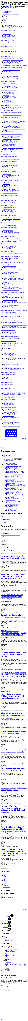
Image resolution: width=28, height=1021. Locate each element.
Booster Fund (6, 248)
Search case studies (5, 533)
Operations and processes (9, 166)
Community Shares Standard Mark (11, 240)
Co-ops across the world (8, 53)
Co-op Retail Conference (9, 413)
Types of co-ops (7, 34)
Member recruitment (8, 230)
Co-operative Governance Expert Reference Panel (14, 392)
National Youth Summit (8, 416)
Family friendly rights (8, 210)
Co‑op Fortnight (7, 287)
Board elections (6, 386)
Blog (7, 956)
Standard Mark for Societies (9, 266)
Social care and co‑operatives (10, 301)
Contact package (7, 198)
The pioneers (6, 95)
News (4, 15)
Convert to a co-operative (9, 61)
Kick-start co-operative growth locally (12, 284)
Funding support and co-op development (12, 129)
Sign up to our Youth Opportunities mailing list (14, 318)
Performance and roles (8, 167)
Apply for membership (8, 355)
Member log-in (6, 455)
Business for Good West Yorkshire (11, 272)
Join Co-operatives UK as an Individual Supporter (14, 358)
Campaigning (6, 488)
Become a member (7, 501)
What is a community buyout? (10, 108)
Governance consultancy (9, 145)
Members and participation (9, 169)
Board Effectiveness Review (9, 144)
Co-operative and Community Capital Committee (14, 393)
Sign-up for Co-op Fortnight (9, 332)
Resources (5, 16)
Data (4, 44)
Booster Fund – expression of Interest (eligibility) (14, 259)
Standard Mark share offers (9, 267)
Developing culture (7, 191)
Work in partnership (7, 306)
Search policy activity (8, 307)
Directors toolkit (7, 174)
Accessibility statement (8, 989)
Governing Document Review (10, 141)
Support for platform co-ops (9, 97)
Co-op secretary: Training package (11, 159)
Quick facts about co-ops (9, 36)
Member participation (8, 231)
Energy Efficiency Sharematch (10, 246)
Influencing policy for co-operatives (11, 278)
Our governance (7, 364)
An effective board (7, 165)
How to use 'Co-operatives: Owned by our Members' (15, 325)
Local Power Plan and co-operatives (11, 127)
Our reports (6, 378)
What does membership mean (10, 35)
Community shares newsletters (10, 241)
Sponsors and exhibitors (8, 423)
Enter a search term (5, 445)
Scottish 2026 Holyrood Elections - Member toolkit (15, 314)
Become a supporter (10, 951)
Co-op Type (3, 547)
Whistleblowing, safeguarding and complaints (13, 368)
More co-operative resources (9, 49)
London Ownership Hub (9, 86)
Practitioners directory (8, 131)
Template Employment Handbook (11, 190)
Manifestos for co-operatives (9, 312)
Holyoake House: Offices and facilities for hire (16, 965)
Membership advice (7, 123)
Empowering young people (9, 279)
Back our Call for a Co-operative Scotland (13, 294)
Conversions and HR (8, 110)
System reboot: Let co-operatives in (11, 305)
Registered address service (9, 404)
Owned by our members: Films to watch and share (14, 327)
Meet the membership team (9, 354)
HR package (6, 182)
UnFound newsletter (8, 102)
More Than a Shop (7, 290)
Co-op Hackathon (7, 338)
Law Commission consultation (10, 300)
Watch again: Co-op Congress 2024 (11, 426)
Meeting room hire (7, 402)
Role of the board (7, 177)
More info (8, 11)
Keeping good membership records (11, 232)
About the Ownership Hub (9, 83)
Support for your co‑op (8, 475)
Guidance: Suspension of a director (11, 175)
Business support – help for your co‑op (12, 125)
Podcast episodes (7, 348)
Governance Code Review (9, 142)
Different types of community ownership (12, 115)
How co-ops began (7, 27)
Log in (4, 19)
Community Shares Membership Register (12, 234)
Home (4, 522)
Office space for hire (8, 403)
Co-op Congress (7, 412)
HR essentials (6, 193)
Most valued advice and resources (11, 120)
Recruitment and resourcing (9, 207)
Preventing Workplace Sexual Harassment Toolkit (14, 187)
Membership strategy (8, 219)
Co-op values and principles (9, 32)
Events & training (7, 14)
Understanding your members (10, 217)
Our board (5, 374)
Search (5, 20)
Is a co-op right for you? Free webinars (12, 63)
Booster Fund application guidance (11, 258)
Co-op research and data (8, 26)
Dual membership (7, 357)
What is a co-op (7, 25)
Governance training (8, 139)
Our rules (5, 377)
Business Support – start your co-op (11, 70)
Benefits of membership (8, 353)
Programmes (4, 544)
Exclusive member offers (9, 359)
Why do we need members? (9, 225)
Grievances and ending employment (11, 212)
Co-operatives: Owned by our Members (12, 281)
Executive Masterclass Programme (11, 417)
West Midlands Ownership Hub (10, 85)
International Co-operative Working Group (13, 396)
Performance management (9, 209)
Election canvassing (7, 176)
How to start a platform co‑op (10, 96)
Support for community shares (10, 238)
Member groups (7, 379)
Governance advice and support (10, 121)
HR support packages (8, 185)
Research (5, 42)
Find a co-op (6, 17)
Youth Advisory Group (8, 397)
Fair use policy (6, 154)
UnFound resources (7, 98)
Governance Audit (7, 140)
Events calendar (7, 283)
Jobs (4, 365)
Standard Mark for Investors (9, 264)
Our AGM (5, 375)
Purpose (5, 164)
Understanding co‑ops (8, 459)
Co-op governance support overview (11, 136)
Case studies (6, 12)
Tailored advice (6, 184)
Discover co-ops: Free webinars (10, 62)
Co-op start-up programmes (9, 60)
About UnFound (7, 101)
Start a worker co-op (8, 77)
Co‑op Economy (7, 286)
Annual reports (9, 939)
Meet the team (6, 367)
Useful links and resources (9, 37)
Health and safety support (9, 189)
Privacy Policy (6, 990)
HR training (6, 186)
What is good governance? (9, 148)
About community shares (9, 247)
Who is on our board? (8, 384)
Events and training (10, 955)
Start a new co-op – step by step (10, 58)
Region (2, 541)
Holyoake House (7, 369)
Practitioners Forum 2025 (9, 414)
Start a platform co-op (8, 78)
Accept (2, 11)
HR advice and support (8, 122)
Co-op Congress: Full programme (11, 422)
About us (5, 936)
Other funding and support (9, 273)
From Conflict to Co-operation (10, 149)
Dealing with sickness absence (10, 211)
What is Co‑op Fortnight (9, 333)
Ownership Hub (7, 76)
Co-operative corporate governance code (12, 146)
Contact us (8, 962)
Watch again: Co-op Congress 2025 (11, 424)
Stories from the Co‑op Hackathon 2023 (12, 343)
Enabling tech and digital (9, 288)
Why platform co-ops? (8, 93)
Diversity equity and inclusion (10, 202)
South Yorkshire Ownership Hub (10, 87)
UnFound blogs (7, 100)
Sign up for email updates (9, 71)
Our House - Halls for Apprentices (11, 320)
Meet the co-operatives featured (10, 326)
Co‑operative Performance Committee (12, 394)
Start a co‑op (6, 464)
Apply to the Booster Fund (9, 253)
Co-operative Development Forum (11, 390)
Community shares (7, 126)
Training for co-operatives (9, 410)
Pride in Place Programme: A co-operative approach (15, 65)
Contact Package (7, 137)
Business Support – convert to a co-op (12, 107)
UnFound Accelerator (8, 92)
